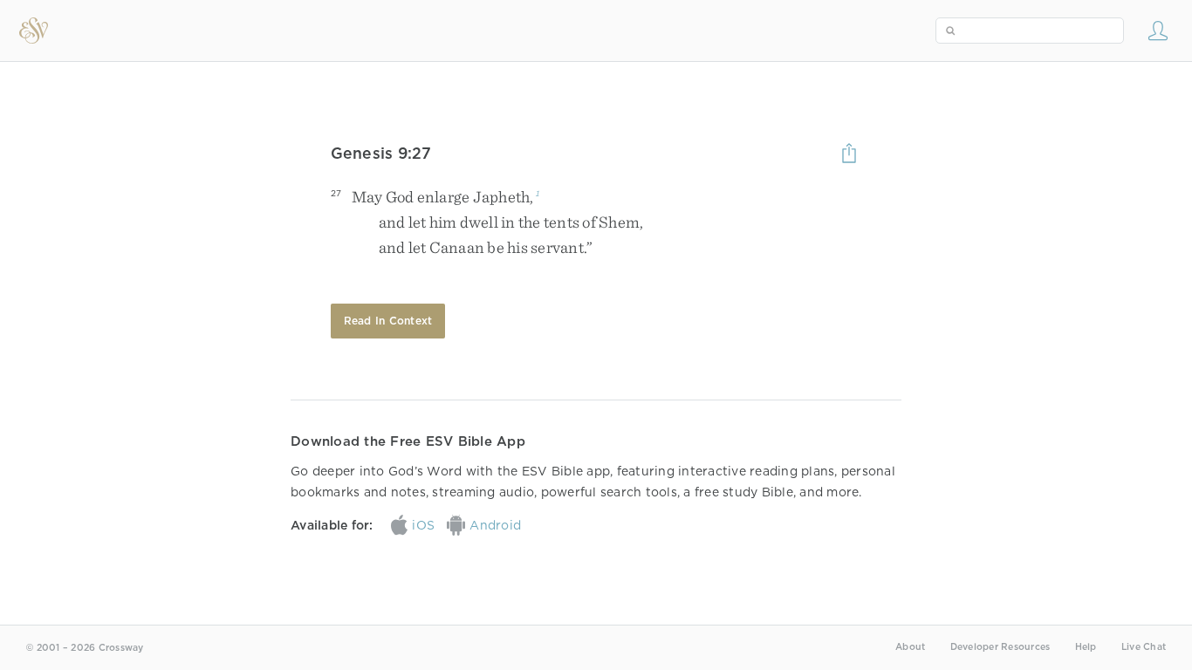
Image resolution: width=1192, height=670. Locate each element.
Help (1086, 647)
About (910, 647)
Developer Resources (1000, 647)
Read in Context (388, 320)
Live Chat (1143, 647)
